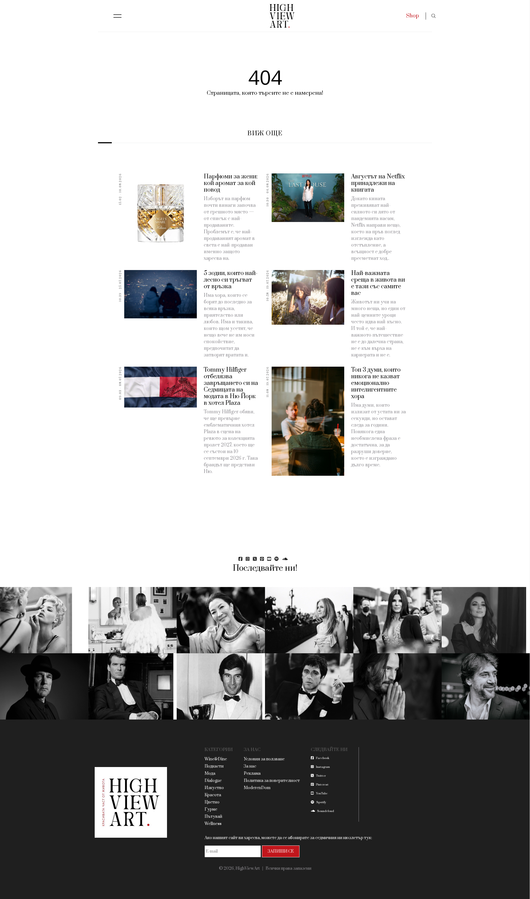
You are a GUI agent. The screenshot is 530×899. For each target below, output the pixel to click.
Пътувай (213, 816)
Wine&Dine (216, 759)
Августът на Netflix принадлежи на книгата (378, 183)
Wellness (213, 823)
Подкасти (214, 766)
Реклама (252, 773)
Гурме (211, 809)
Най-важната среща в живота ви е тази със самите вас (378, 283)
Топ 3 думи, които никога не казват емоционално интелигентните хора (376, 383)
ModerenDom (257, 787)
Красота (213, 795)
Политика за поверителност (272, 780)
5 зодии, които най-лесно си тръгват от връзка (231, 279)
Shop (412, 15)
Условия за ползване (264, 759)
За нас (250, 766)
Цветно (212, 802)
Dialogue (213, 780)
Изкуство (214, 787)
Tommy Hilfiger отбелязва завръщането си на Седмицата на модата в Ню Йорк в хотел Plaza (231, 386)
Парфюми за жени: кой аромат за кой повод (231, 183)
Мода (210, 773)
